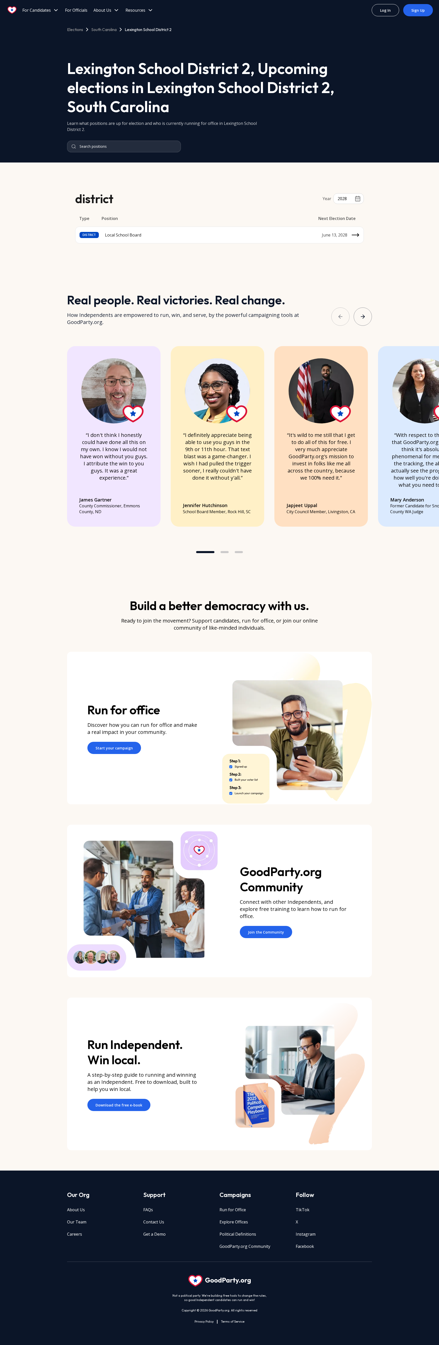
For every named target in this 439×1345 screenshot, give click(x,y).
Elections (75, 29)
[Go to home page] (12, 10)
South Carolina (104, 29)
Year (327, 198)
